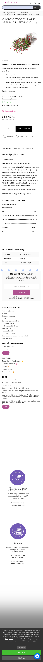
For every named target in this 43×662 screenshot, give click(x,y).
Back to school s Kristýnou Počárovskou (15, 388)
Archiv (6, 353)
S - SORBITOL (7, 385)
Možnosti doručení (12, 105)
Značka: (9, 99)
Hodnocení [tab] (19, 148)
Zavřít (36, 141)
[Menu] (39, 3)
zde (34, 641)
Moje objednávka (8, 311)
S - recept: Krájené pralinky (11, 382)
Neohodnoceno (17, 96)
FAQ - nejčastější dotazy (10, 326)
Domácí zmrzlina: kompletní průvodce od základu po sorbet (20, 391)
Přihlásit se (21, 292)
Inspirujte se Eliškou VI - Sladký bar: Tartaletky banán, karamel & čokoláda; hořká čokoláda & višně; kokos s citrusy (20, 396)
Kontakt (4, 313)
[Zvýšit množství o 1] (12, 129)
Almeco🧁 (5, 366)
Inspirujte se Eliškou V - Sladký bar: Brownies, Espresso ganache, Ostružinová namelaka (21, 402)
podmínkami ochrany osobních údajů (21, 298)
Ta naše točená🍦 (8, 372)
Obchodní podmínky (9, 333)
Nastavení (21, 647)
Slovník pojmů (7, 338)
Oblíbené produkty (8, 316)
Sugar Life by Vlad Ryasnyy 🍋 (12, 361)
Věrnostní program (8, 328)
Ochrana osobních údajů (10, 321)
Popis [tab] (8, 148)
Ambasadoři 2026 (8, 346)
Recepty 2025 (6, 349)
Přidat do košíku (24, 129)
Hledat (36, 7)
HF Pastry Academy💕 (10, 364)
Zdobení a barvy (25, 254)
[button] (37, 656)
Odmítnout (21, 658)
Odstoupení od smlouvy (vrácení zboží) (15, 336)
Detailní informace (8, 91)
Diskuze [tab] (29, 148)
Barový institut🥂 (8, 369)
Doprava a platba (8, 323)
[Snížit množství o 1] (5, 129)
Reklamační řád (7, 331)
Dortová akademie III (9, 380)
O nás (4, 318)
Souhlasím (21, 652)
